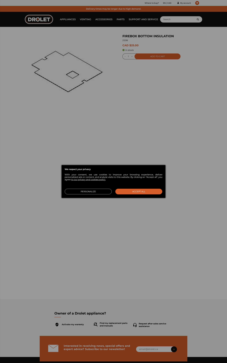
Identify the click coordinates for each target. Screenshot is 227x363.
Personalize (88, 191)
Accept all (138, 191)
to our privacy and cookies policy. (88, 179)
